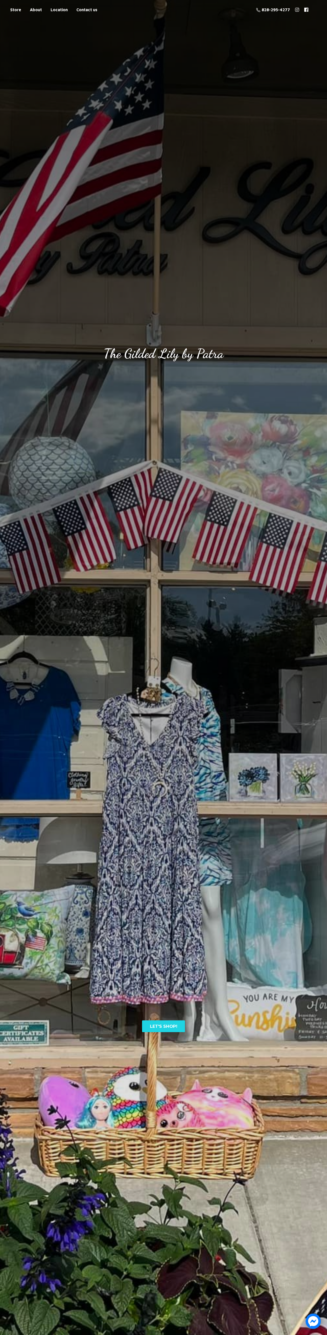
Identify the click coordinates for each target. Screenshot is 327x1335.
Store (15, 9)
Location (59, 9)
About (36, 9)
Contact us (86, 9)
